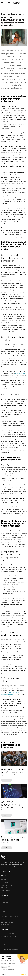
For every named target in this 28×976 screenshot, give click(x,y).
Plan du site (5, 924)
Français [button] (4, 871)
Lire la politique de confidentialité (7, 969)
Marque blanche (6, 900)
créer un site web (20, 373)
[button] (2, 3)
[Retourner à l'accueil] (14, 3)
